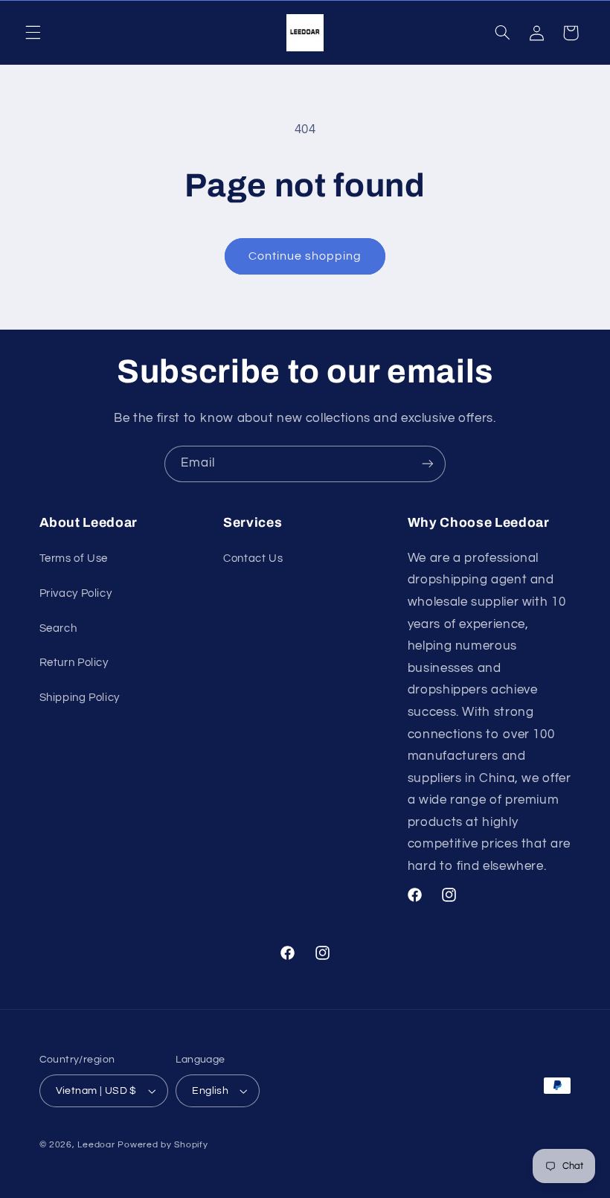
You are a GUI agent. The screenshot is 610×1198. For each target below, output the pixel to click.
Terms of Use (74, 558)
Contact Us (253, 558)
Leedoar (96, 1145)
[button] (33, 33)
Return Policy (74, 662)
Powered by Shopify (163, 1145)
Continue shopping (305, 256)
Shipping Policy (79, 697)
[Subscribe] (428, 464)
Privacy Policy (75, 593)
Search (58, 628)
